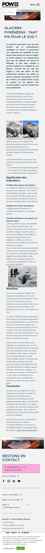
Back (12, 12)
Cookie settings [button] (9, 548)
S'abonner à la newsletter (15, 468)
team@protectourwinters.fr (13, 528)
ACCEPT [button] (20, 548)
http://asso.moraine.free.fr (27, 430)
